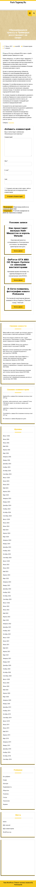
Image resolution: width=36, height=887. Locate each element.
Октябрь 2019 (7, 714)
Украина (5, 804)
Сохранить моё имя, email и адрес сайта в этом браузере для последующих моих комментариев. (18, 190)
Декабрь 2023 (7, 547)
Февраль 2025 (7, 498)
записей (6, 825)
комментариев (8, 828)
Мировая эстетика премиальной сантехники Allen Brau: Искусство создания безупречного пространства (17, 351)
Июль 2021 (6, 641)
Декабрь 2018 (7, 749)
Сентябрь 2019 (7, 717)
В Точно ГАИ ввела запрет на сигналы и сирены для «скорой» (17, 403)
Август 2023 (6, 561)
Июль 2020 (6, 683)
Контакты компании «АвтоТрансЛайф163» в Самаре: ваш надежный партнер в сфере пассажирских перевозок (15, 358)
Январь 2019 (6, 745)
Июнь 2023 (6, 568)
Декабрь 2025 (7, 463)
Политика (11, 122)
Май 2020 (5, 690)
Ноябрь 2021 (6, 630)
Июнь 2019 (6, 728)
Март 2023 (6, 578)
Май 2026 (5, 446)
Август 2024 (6, 519)
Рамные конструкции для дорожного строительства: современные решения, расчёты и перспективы (17, 377)
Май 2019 (5, 731)
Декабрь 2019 (7, 707)
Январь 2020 (6, 703)
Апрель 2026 (6, 450)
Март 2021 (6, 655)
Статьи (5, 797)
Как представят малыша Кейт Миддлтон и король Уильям (18, 232)
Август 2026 (6, 436)
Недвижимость (7, 787)
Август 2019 (6, 721)
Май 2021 (5, 648)
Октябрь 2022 (7, 596)
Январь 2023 (6, 585)
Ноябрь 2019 (6, 710)
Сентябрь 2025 (7, 474)
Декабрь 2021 (7, 627)
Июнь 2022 (6, 610)
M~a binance (6, 418)
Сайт (6, 179)
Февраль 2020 (7, 700)
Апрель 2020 (6, 693)
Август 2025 (6, 477)
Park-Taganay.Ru (18, 2)
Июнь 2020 (6, 686)
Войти (4, 821)
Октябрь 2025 (7, 470)
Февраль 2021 (7, 658)
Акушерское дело (21, 418)
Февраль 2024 (7, 540)
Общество (6, 790)
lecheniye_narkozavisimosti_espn (12, 401)
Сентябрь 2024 (7, 516)
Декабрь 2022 (7, 589)
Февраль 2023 (7, 582)
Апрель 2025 (6, 491)
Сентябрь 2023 (7, 557)
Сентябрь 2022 (7, 599)
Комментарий (8, 137)
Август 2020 (6, 679)
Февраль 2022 (7, 623)
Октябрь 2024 (7, 512)
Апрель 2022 (6, 616)
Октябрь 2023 (7, 554)
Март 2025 (6, 495)
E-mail (7, 170)
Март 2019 (6, 738)
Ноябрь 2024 (6, 509)
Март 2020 (6, 696)
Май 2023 (5, 571)
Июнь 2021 (6, 644)
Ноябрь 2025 (6, 467)
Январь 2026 (6, 460)
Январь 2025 (6, 502)
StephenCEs (6, 396)
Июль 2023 (6, 564)
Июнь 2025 (6, 484)
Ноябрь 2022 (6, 592)
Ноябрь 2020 (6, 669)
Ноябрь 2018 (6, 752)
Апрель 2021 (6, 651)
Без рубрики (6, 776)
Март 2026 (6, 453)
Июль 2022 (6, 606)
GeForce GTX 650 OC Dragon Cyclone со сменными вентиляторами (18, 263)
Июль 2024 (6, 523)
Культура (5, 783)
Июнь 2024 (6, 526)
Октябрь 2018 (7, 756)
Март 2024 (6, 536)
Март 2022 (6, 620)
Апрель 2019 (6, 735)
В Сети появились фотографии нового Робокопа (18, 291)
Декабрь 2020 (7, 665)
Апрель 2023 (6, 575)
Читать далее (18, 251)
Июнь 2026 (6, 443)
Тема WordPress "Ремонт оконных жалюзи (17, 882)
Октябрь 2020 (7, 672)
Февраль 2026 (7, 456)
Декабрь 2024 (7, 505)
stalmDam (6, 408)
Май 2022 (5, 613)
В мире (5, 780)
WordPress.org (7, 832)
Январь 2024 (6, 543)
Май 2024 (5, 530)
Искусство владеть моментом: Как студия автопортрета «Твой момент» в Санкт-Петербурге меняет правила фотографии (17, 339)
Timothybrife (6, 413)
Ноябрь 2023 (6, 550)
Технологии (6, 801)
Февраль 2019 (7, 742)
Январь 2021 (6, 662)
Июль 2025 (6, 481)
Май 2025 (5, 488)
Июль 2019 (6, 724)
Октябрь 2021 (7, 634)
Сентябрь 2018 (7, 759)
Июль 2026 (6, 439)
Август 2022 (6, 603)
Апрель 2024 (6, 533)
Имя (6, 161)
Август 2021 (6, 637)
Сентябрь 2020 (7, 676)
